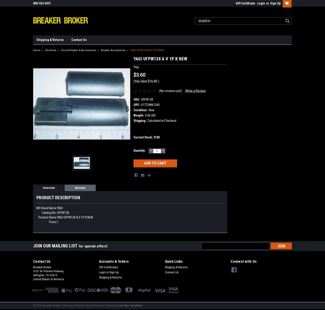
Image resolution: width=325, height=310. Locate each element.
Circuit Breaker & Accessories (78, 50)
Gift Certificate (245, 3)
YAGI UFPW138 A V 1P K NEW (147, 50)
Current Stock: (147, 137)
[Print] (149, 175)
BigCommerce (95, 305)
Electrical (50, 50)
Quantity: (139, 150)
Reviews (80, 187)
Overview (49, 187)
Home (36, 50)
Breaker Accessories (113, 50)
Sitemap (68, 305)
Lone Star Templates (130, 305)
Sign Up (275, 3)
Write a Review (195, 91)
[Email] (142, 175)
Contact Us (79, 40)
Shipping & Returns (50, 40)
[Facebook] (136, 175)
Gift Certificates (108, 267)
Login (261, 3)
